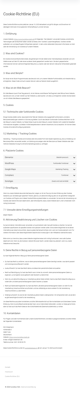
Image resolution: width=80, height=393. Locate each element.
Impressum (9, 372)
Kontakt (7, 367)
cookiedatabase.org (31, 348)
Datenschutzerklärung (28, 387)
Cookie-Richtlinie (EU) (12, 376)
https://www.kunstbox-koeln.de (24, 39)
